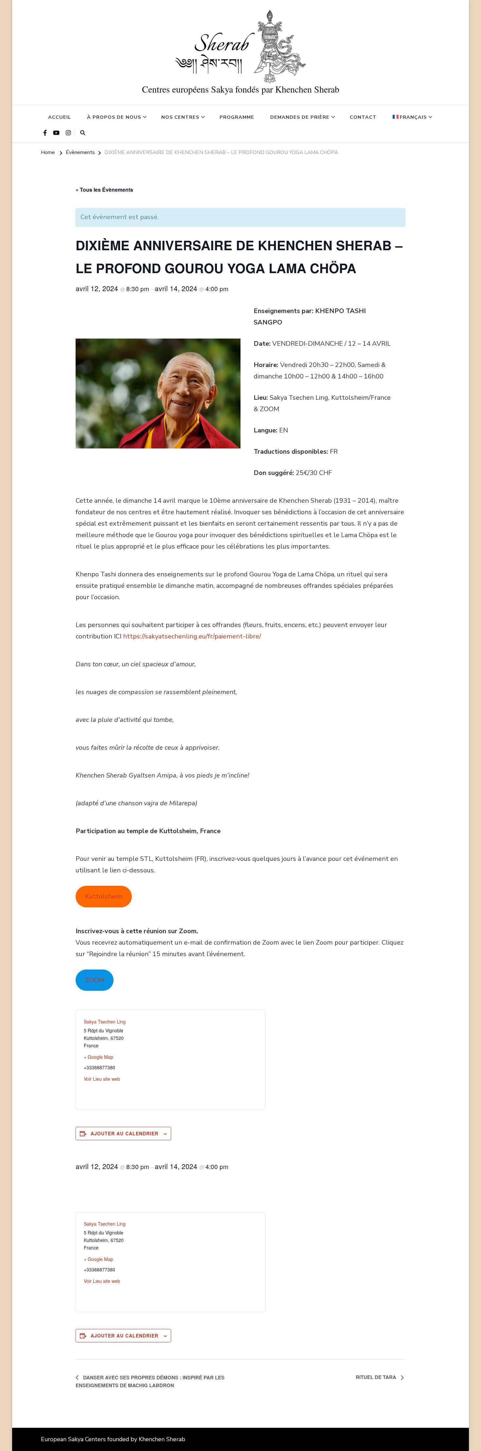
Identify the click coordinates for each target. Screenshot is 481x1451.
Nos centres (180, 117)
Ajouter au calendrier (124, 1133)
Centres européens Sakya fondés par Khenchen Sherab (240, 89)
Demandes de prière (300, 117)
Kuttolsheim (104, 896)
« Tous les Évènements (104, 189)
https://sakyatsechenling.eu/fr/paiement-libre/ (192, 636)
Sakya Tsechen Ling (105, 1021)
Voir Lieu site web (102, 1078)
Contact (363, 117)
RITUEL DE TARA (377, 1377)
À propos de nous (114, 117)
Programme (237, 117)
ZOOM (94, 980)
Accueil (59, 117)
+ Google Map (98, 1057)
